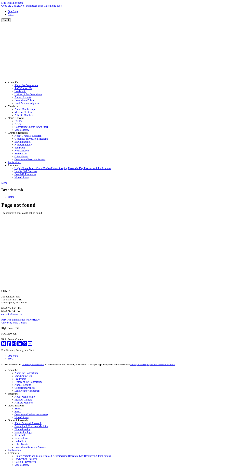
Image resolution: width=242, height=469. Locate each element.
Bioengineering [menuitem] (22, 141)
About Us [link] (13, 82)
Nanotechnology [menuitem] (23, 144)
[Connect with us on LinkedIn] (19, 344)
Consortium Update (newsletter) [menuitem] (31, 126)
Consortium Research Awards (29, 447)
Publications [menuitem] (14, 162)
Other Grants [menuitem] (21, 156)
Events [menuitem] (18, 121)
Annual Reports (22, 384)
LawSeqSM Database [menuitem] (25, 171)
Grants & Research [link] (18, 132)
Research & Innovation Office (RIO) (20, 319)
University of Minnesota (33, 364)
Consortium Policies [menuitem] (24, 100)
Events (18, 408)
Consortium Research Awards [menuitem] (29, 159)
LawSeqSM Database (25, 458)
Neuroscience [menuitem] (21, 150)
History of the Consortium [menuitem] (28, 94)
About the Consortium (26, 373)
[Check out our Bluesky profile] (4, 344)
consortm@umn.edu (11, 314)
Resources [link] (13, 165)
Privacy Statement (138, 364)
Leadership (20, 378)
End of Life (20, 441)
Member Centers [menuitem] (23, 112)
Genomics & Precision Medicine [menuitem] (31, 138)
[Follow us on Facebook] (9, 344)
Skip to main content (12, 2)
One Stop (13, 11)
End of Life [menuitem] (20, 153)
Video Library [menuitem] (21, 129)
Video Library (21, 417)
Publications (14, 450)
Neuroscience (21, 438)
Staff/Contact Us (23, 376)
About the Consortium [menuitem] (26, 85)
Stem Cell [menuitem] (19, 147)
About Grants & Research (27, 423)
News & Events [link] (16, 118)
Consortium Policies (24, 387)
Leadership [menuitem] (20, 91)
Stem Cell (19, 435)
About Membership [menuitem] (24, 109)
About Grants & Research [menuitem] (27, 135)
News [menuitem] (17, 123)
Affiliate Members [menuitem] (23, 115)
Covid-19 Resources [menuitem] (25, 174)
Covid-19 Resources (25, 461)
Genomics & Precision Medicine (31, 426)
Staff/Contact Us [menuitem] (23, 88)
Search (6, 20)
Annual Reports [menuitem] (22, 97)
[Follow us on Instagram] (14, 344)
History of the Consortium (28, 381)
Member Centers (23, 399)
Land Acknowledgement (27, 390)
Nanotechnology (23, 432)
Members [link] (13, 106)
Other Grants (21, 444)
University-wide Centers (14, 322)
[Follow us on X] (25, 344)
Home (11, 196)
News (17, 411)
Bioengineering (22, 429)
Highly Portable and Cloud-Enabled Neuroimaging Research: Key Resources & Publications (62, 456)
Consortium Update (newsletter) (31, 414)
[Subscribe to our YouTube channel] (30, 344)
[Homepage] (121, 76)
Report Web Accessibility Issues (161, 364)
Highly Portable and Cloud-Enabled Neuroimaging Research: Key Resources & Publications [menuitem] (62, 168)
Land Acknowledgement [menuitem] (27, 103)
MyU (10, 14)
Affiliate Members (23, 402)
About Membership (24, 396)
